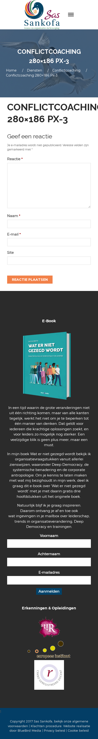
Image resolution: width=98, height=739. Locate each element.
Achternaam (49, 554)
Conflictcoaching (66, 70)
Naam (13, 216)
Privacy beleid (54, 730)
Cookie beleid (78, 730)
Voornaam (49, 536)
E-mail (14, 234)
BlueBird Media (29, 730)
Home (11, 70)
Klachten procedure (46, 726)
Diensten (34, 70)
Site (10, 252)
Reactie (15, 159)
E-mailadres (49, 572)
